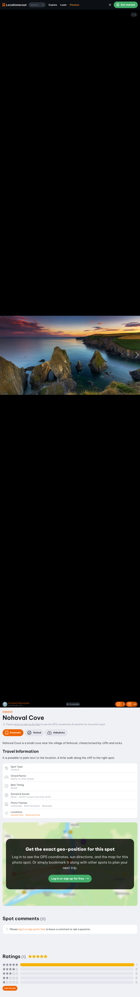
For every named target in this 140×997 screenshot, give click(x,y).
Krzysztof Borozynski (18, 703)
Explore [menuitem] (53, 4)
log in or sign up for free (27, 724)
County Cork (17, 815)
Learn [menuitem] (63, 4)
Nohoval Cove (33, 815)
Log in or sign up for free (68, 878)
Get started (127, 4)
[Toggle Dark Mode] (110, 5)
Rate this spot (10, 988)
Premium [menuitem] (74, 4)
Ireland (7, 712)
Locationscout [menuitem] (14, 5)
